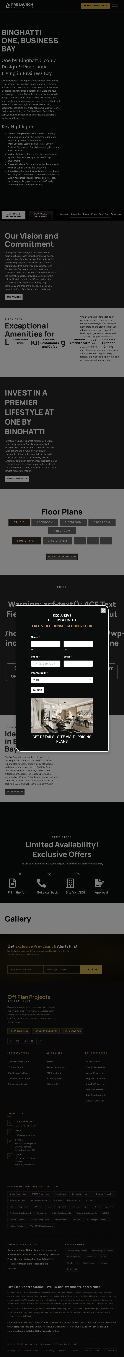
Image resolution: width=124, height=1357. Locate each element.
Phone (35, 656)
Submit (37, 689)
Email (68, 656)
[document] (62, 678)
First (33, 649)
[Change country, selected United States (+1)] (34, 663)
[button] (103, 610)
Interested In (39, 672)
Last (66, 649)
